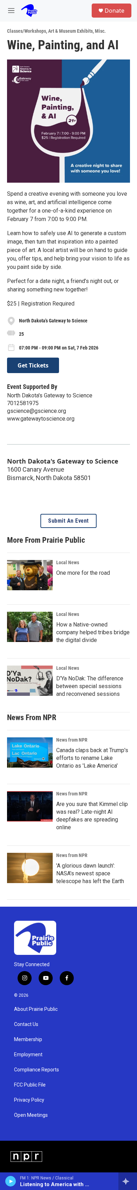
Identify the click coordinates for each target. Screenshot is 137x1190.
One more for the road (83, 572)
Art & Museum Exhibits (70, 31)
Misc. (100, 31)
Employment (28, 1054)
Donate (114, 10)
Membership (28, 1039)
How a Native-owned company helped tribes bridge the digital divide (93, 632)
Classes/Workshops (26, 31)
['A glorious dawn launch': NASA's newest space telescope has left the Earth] (30, 868)
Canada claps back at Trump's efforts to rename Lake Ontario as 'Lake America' (92, 758)
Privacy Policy (29, 1100)
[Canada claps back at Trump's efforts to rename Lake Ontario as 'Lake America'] (30, 752)
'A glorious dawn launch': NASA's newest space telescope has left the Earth (90, 873)
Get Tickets (33, 365)
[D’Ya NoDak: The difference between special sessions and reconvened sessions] (30, 681)
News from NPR (71, 740)
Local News (67, 562)
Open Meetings (31, 1115)
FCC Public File (30, 1085)
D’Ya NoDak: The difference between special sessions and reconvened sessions (89, 686)
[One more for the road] (30, 575)
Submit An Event (68, 521)
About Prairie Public (36, 1009)
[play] (10, 1181)
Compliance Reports (36, 1069)
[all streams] (127, 1181)
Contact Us (26, 1024)
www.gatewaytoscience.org (40, 418)
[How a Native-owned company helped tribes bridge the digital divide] (30, 627)
